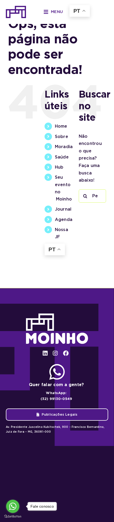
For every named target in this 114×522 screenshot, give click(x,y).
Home (61, 126)
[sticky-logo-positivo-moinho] (16, 7)
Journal (63, 209)
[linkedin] (45, 353)
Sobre (61, 136)
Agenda (63, 219)
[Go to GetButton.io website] (12, 516)
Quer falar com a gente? (56, 384)
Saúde (62, 157)
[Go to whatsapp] (12, 506)
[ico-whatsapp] (57, 366)
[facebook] (66, 353)
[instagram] (55, 353)
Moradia (64, 146)
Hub (59, 167)
